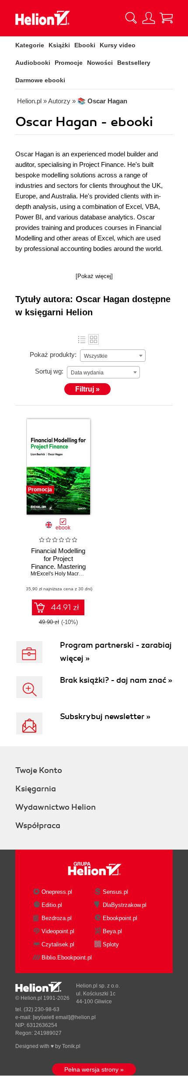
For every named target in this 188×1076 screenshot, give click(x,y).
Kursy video (118, 45)
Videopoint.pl (58, 931)
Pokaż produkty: (53, 354)
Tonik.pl (71, 1046)
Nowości (100, 62)
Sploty (111, 944)
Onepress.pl (57, 892)
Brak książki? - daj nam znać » (116, 680)
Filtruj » (87, 389)
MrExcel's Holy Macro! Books (65, 574)
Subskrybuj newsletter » (105, 716)
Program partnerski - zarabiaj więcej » (116, 651)
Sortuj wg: (49, 371)
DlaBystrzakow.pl (124, 905)
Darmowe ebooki (40, 80)
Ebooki (84, 45)
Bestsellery (133, 62)
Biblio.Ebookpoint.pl (67, 957)
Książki (59, 45)
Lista (82, 339)
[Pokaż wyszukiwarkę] (131, 18)
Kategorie (29, 45)
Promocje (69, 62)
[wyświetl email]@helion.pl (64, 1017)
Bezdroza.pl (57, 918)
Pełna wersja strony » (94, 1069)
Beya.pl (112, 931)
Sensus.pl (115, 892)
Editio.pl (52, 905)
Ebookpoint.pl (120, 918)
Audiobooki (32, 62)
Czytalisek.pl (58, 944)
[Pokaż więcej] (94, 276)
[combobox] (113, 355)
